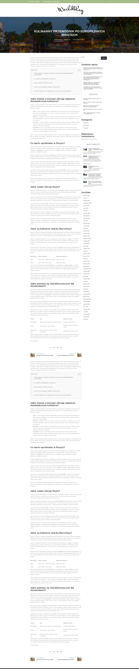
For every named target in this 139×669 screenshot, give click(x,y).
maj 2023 (85, 220)
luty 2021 (85, 289)
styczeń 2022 (86, 261)
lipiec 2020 (85, 306)
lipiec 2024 (85, 208)
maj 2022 (85, 251)
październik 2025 (87, 203)
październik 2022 (87, 238)
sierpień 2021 (86, 273)
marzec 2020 (86, 316)
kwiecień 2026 (86, 200)
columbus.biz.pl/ (87, 163)
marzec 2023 (86, 225)
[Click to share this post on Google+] (57, 347)
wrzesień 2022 (86, 241)
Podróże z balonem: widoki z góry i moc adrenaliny (92, 99)
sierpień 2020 (86, 304)
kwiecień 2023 (86, 223)
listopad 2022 (86, 236)
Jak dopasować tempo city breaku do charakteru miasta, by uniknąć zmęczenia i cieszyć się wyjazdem (93, 87)
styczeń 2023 (86, 230)
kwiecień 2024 (86, 213)
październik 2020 (87, 299)
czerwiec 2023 (86, 218)
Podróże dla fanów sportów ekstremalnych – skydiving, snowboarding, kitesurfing (94, 174)
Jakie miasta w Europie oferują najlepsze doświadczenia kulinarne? (53, 74)
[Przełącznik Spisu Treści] (78, 70)
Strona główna (34, 1)
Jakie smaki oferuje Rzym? (43, 82)
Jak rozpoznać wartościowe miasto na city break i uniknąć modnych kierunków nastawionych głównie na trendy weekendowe (93, 78)
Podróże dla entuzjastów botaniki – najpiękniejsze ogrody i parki (95, 149)
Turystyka (58, 39)
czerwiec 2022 (86, 248)
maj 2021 (85, 281)
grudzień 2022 (86, 233)
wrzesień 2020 (86, 301)
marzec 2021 (86, 286)
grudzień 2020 (86, 294)
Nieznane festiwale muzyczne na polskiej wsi (92, 110)
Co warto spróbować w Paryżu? (45, 78)
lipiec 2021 (85, 276)
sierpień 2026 (86, 195)
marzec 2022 (86, 256)
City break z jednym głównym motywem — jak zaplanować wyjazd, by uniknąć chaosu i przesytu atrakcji (93, 73)
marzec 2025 (86, 205)
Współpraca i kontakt (51, 1)
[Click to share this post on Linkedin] (61, 347)
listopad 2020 (86, 296)
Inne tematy (86, 125)
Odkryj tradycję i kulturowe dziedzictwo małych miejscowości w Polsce (94, 157)
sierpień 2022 (86, 243)
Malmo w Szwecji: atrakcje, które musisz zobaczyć (92, 103)
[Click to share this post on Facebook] (50, 347)
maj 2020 (85, 311)
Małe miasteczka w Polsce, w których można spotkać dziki (91, 113)
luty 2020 (85, 319)
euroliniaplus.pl (79, 39)
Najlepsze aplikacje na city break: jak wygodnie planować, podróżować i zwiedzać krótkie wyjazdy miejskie (91, 83)
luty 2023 (85, 228)
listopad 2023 (86, 215)
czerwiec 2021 (86, 278)
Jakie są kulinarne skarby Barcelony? (47, 87)
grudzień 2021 (86, 263)
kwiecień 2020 (86, 314)
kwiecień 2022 (86, 253)
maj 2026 (85, 198)
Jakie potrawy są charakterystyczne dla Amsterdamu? (53, 91)
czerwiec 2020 (86, 309)
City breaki (85, 122)
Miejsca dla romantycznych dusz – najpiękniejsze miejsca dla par (95, 182)
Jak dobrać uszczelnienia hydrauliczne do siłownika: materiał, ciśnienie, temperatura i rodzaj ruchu (93, 68)
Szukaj (83, 57)
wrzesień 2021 (86, 271)
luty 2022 (85, 258)
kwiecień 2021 (86, 283)
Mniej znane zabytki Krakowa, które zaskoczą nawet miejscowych (91, 106)
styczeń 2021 (86, 291)
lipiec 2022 (85, 246)
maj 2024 (85, 210)
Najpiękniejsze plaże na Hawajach (93, 167)
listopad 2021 (86, 266)
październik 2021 (87, 268)
